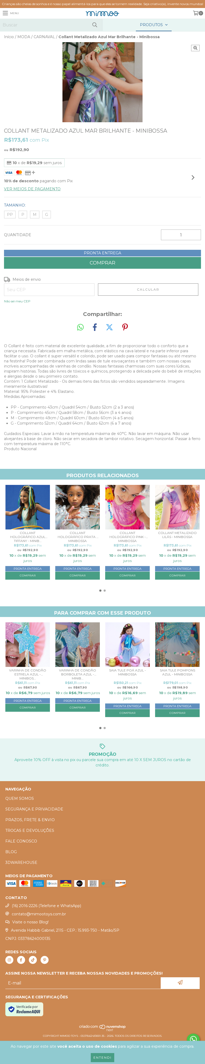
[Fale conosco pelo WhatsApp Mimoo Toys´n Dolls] (193, 1039)
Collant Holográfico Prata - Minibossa (78, 536)
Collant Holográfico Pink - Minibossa (127, 536)
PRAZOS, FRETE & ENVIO (30, 819)
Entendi (102, 1057)
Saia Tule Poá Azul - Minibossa (127, 672)
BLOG (11, 851)
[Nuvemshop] (102, 1030)
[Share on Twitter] (109, 327)
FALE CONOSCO (21, 841)
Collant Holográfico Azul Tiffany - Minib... (27, 536)
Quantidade (17, 234)
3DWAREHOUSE (21, 862)
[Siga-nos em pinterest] (45, 960)
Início (9, 36)
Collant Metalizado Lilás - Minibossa (177, 535)
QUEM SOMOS (19, 798)
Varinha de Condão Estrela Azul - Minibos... (27, 673)
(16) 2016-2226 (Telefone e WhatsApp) (46, 905)
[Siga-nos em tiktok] (33, 960)
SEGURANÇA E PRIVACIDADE (34, 809)
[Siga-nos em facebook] (21, 960)
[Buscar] (94, 25)
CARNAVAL (44, 36)
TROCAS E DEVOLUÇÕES (29, 830)
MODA (23, 36)
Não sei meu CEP (17, 301)
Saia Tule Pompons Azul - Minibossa (177, 672)
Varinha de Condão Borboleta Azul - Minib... (77, 673)
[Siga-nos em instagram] (9, 960)
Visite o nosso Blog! (30, 922)
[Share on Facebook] (95, 327)
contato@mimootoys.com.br (39, 914)
